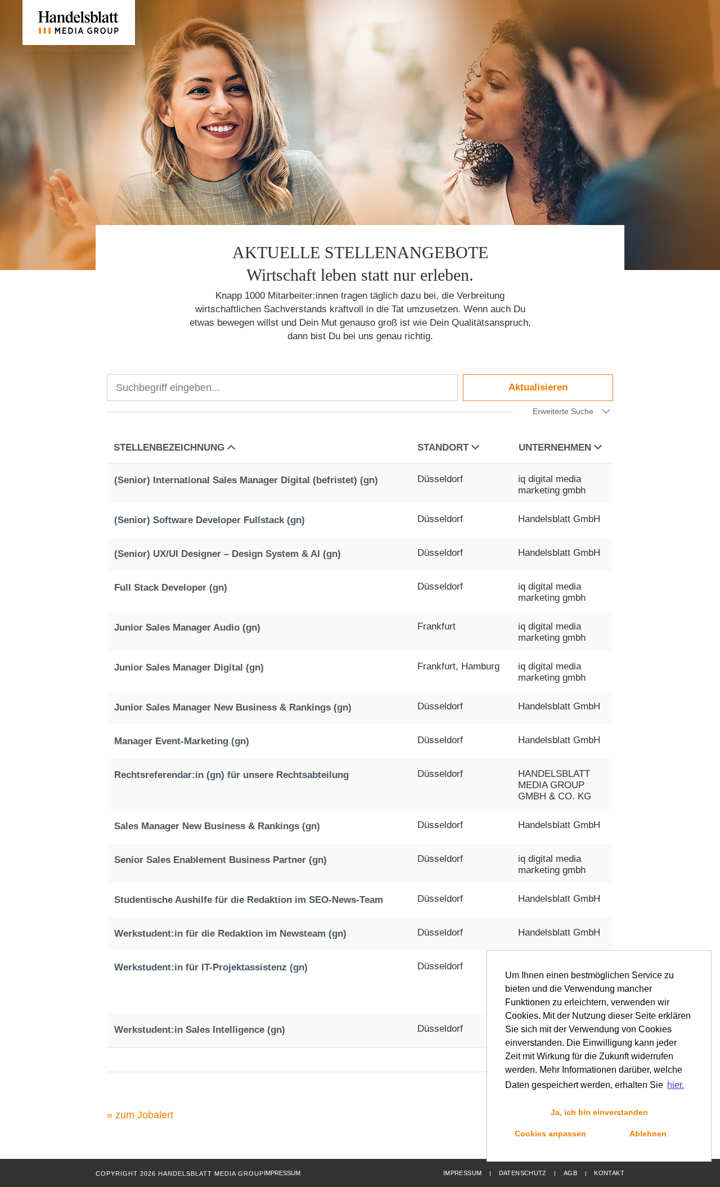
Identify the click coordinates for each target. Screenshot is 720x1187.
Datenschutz (523, 1173)
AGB (570, 1173)
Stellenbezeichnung (169, 447)
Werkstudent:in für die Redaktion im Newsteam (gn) (230, 933)
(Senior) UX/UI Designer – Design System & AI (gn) (227, 553)
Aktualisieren (538, 387)
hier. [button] (675, 1085)
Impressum (462, 1173)
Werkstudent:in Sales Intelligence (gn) (199, 1029)
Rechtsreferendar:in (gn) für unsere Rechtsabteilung (231, 775)
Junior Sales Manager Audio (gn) (187, 627)
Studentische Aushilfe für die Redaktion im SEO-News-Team (248, 899)
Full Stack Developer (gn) (170, 587)
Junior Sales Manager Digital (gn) (189, 667)
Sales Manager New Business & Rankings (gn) (217, 826)
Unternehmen (555, 447)
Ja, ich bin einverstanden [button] (599, 1112)
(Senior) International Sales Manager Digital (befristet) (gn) (246, 480)
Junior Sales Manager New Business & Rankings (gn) (233, 707)
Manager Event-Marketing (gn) (181, 741)
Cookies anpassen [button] (550, 1133)
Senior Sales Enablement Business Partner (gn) (220, 860)
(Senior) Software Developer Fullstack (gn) (209, 520)
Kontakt (609, 1173)
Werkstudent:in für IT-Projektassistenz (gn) (211, 967)
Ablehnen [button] (648, 1133)
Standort (443, 447)
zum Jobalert (144, 1115)
